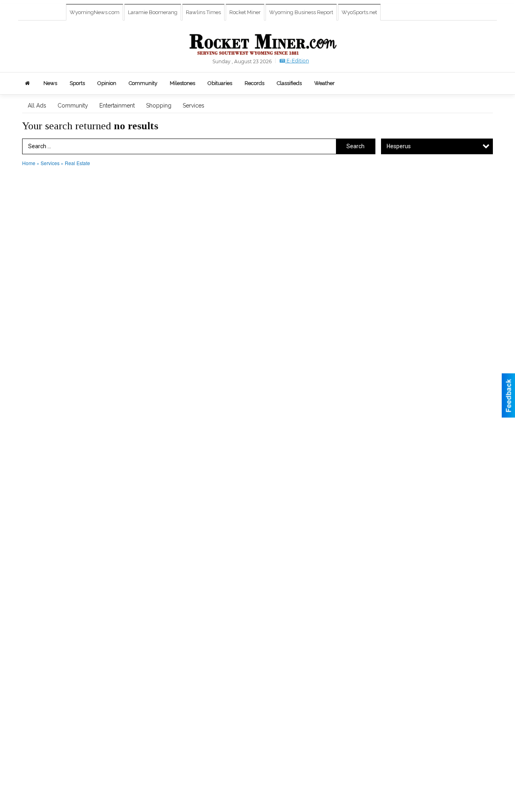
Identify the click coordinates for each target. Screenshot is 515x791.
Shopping (158, 105)
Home (28, 162)
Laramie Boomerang (152, 12)
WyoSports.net (359, 12)
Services (193, 105)
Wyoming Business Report (301, 12)
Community (73, 105)
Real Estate (77, 162)
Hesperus (399, 146)
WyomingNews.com (94, 12)
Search (355, 146)
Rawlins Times (203, 12)
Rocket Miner (245, 12)
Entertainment (117, 105)
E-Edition (297, 61)
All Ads (37, 105)
